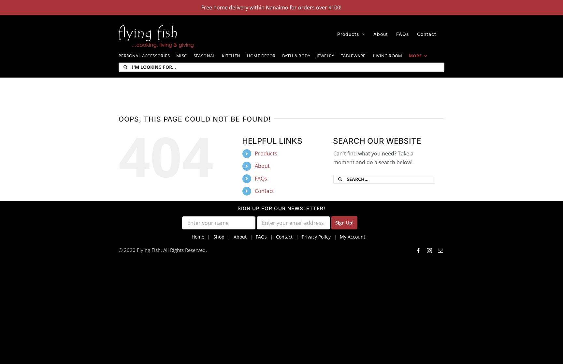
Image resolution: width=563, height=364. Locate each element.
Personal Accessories (144, 56)
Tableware (353, 56)
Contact (264, 191)
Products (266, 153)
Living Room (387, 56)
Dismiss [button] (352, 7)
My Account (352, 237)
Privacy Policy (316, 237)
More (415, 56)
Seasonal (204, 56)
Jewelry (325, 56)
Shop (218, 237)
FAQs (261, 178)
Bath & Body (296, 56)
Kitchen (231, 56)
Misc (181, 56)
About (262, 165)
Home (198, 237)
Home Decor (261, 56)
